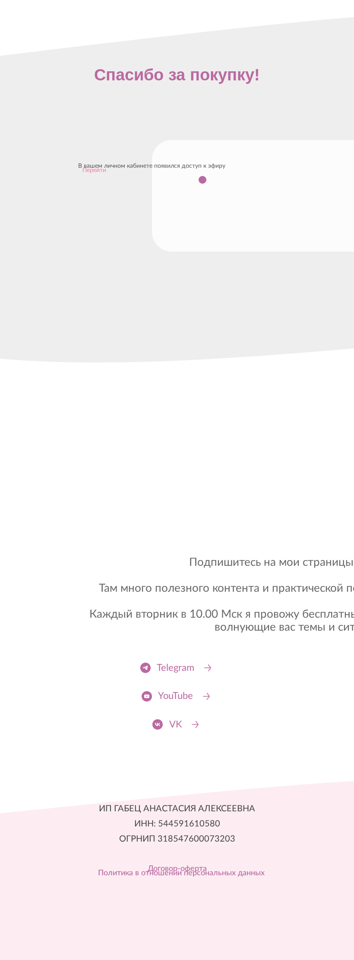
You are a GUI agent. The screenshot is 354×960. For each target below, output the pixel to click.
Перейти (94, 170)
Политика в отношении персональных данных (181, 873)
